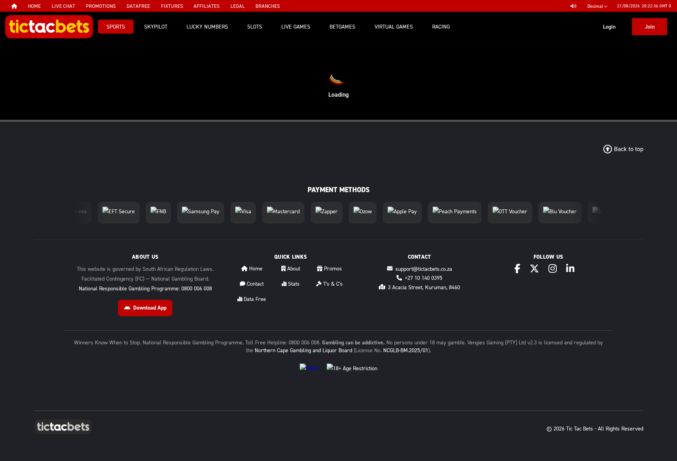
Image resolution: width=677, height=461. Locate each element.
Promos (332, 268)
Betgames (342, 26)
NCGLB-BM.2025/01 (405, 350)
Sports (116, 26)
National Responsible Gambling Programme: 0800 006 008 (145, 288)
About (293, 268)
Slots (254, 26)
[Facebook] (517, 268)
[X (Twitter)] (534, 268)
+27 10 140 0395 (423, 277)
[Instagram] (552, 268)
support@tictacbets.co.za (423, 268)
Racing (441, 26)
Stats (293, 283)
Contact (254, 283)
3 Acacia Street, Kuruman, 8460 (424, 287)
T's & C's (332, 283)
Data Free (254, 298)
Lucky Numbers (207, 26)
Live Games (295, 26)
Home (255, 268)
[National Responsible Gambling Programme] (309, 374)
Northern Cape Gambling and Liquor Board (303, 350)
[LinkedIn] (570, 268)
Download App (150, 307)
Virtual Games (394, 26)
